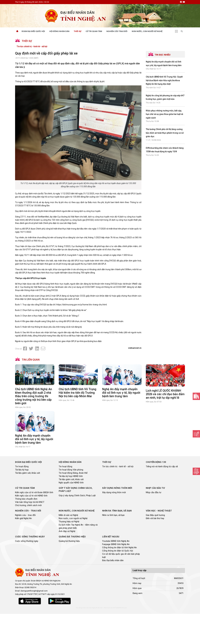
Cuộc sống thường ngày (26, 541)
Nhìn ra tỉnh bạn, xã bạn (113, 515)
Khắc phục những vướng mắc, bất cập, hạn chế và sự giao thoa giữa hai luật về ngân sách (164, 114)
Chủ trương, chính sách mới (28, 505)
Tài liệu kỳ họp (22, 469)
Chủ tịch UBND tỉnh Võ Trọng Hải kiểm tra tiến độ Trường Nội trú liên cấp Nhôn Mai (77, 392)
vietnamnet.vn (134, 348)
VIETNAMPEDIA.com (120, 608)
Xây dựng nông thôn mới (114, 492)
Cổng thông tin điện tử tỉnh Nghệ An (119, 547)
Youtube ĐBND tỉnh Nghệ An (115, 541)
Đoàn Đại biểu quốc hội (33, 31)
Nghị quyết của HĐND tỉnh (71, 482)
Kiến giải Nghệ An (23, 518)
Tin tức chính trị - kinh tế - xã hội (32, 46)
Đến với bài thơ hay (155, 518)
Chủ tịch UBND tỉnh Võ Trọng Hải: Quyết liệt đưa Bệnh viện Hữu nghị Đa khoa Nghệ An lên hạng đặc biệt (164, 80)
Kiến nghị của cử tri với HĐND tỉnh (31, 495)
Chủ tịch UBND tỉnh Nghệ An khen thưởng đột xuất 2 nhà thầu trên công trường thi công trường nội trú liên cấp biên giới (33, 396)
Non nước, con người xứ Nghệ (147, 31)
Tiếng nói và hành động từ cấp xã (162, 466)
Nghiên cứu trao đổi (116, 31)
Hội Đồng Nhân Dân (59, 31)
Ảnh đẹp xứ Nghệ (67, 531)
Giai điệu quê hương (155, 515)
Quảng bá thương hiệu (69, 541)
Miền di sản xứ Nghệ (68, 515)
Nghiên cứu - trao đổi (25, 515)
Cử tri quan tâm (94, 31)
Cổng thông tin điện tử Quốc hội (117, 550)
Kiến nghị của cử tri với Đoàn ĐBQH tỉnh (34, 492)
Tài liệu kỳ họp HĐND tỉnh (71, 476)
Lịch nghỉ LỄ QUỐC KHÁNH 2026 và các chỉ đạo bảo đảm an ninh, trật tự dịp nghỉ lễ (165, 394)
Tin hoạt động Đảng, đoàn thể (73, 473)
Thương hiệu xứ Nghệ (69, 521)
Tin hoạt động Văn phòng (71, 469)
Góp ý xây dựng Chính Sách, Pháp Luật (77, 495)
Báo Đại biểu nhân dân (113, 560)
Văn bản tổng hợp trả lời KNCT (29, 502)
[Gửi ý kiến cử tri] (196, 396)
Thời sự (77, 31)
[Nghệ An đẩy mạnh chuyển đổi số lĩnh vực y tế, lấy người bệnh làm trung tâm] (121, 374)
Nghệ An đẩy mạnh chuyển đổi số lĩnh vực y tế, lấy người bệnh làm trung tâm (121, 392)
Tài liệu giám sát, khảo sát (27, 473)
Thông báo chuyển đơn (26, 499)
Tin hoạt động (22, 466)
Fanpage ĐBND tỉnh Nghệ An (116, 544)
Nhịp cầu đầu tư (153, 492)
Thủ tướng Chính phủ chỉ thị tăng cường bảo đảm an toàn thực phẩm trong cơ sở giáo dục (165, 133)
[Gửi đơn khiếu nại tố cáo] (196, 471)
